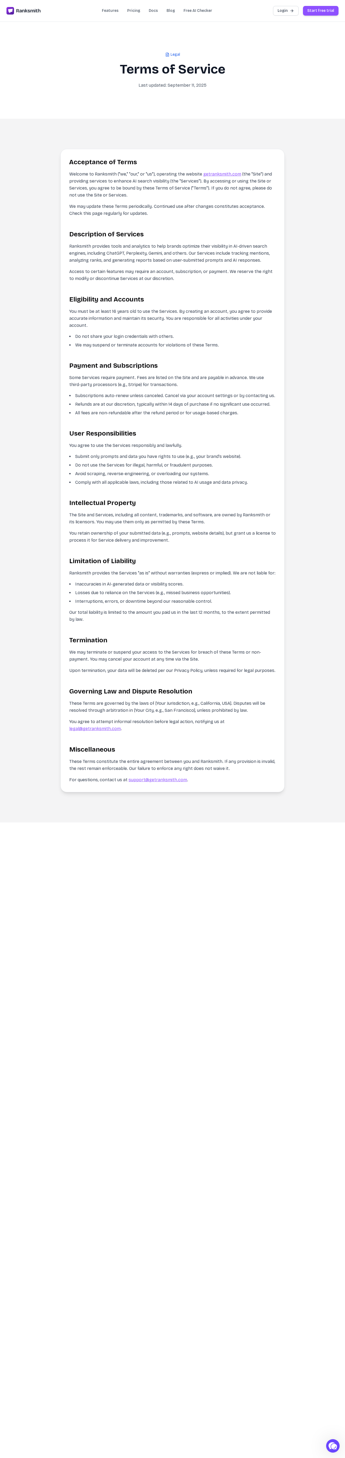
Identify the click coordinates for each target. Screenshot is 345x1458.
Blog (171, 10)
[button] (333, 1446)
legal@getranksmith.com (95, 728)
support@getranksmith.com (158, 779)
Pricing (133, 10)
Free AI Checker (198, 10)
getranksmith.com (222, 174)
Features (110, 10)
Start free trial (320, 10)
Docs (153, 10)
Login (283, 10)
